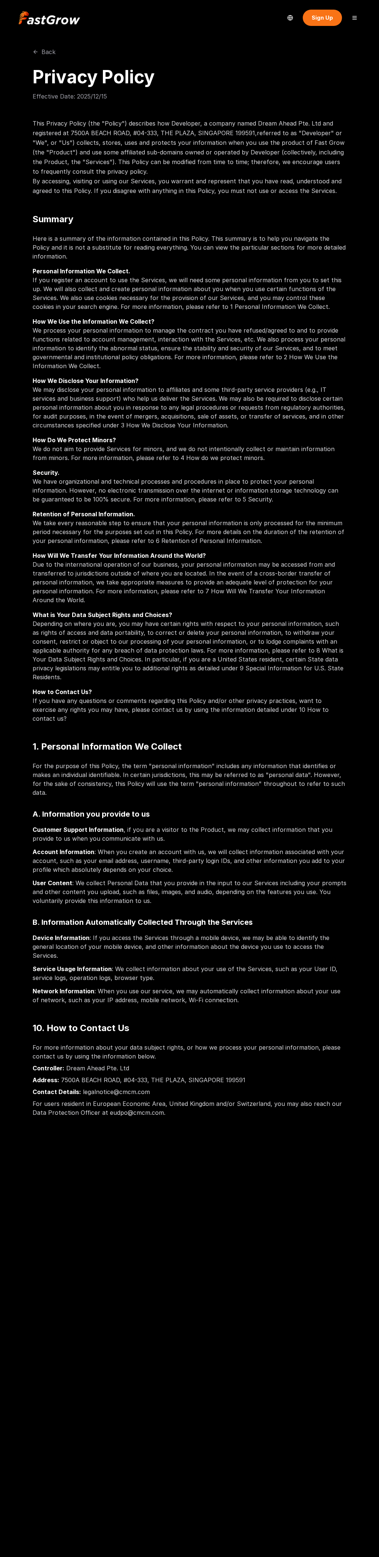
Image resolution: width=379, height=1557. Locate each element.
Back (48, 52)
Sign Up (322, 17)
